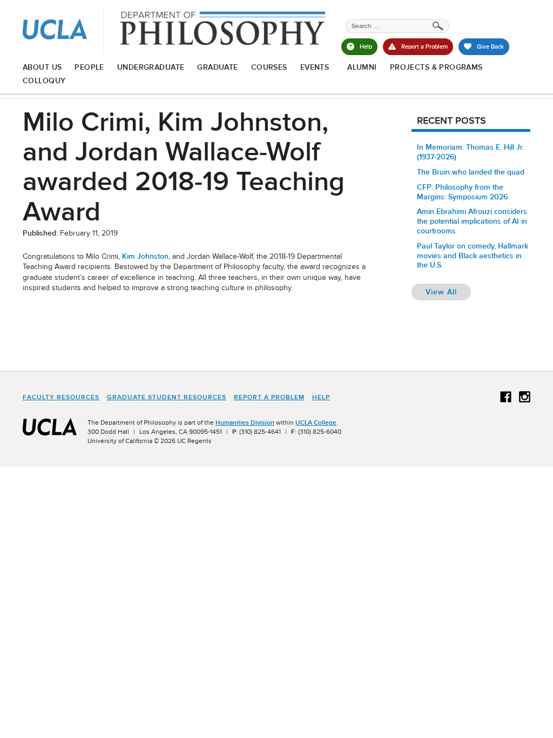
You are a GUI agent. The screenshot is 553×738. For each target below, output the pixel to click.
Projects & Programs (436, 67)
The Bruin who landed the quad (470, 171)
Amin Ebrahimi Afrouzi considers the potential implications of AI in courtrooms (472, 221)
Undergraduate (150, 67)
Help (321, 397)
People (89, 67)
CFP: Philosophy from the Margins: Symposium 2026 (462, 192)
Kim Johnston (145, 256)
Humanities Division (244, 422)
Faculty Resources (61, 397)
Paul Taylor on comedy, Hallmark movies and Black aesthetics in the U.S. (472, 255)
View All (448, 291)
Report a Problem (269, 397)
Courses (269, 67)
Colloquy (44, 80)
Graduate (217, 67)
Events (314, 67)
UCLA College (315, 422)
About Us (42, 67)
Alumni (362, 67)
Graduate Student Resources (166, 397)
